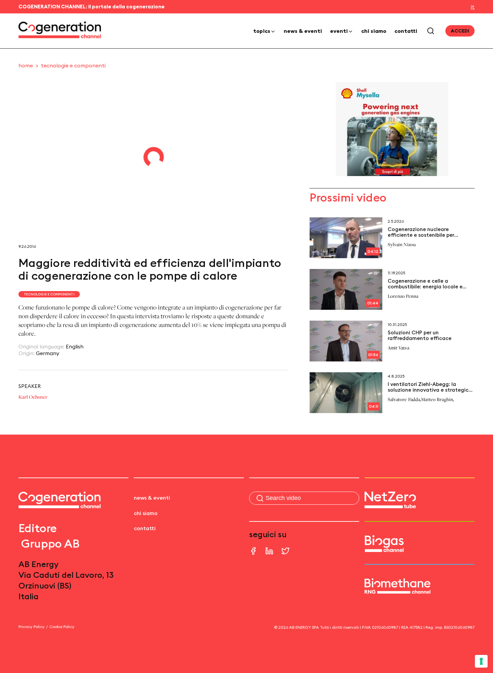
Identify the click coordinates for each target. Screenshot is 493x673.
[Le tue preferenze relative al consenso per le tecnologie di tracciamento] (481, 661)
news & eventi (303, 30)
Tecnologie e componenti (73, 65)
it (473, 6)
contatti (405, 30)
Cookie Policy (61, 626)
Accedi (460, 31)
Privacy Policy (31, 626)
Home (25, 65)
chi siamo (373, 30)
